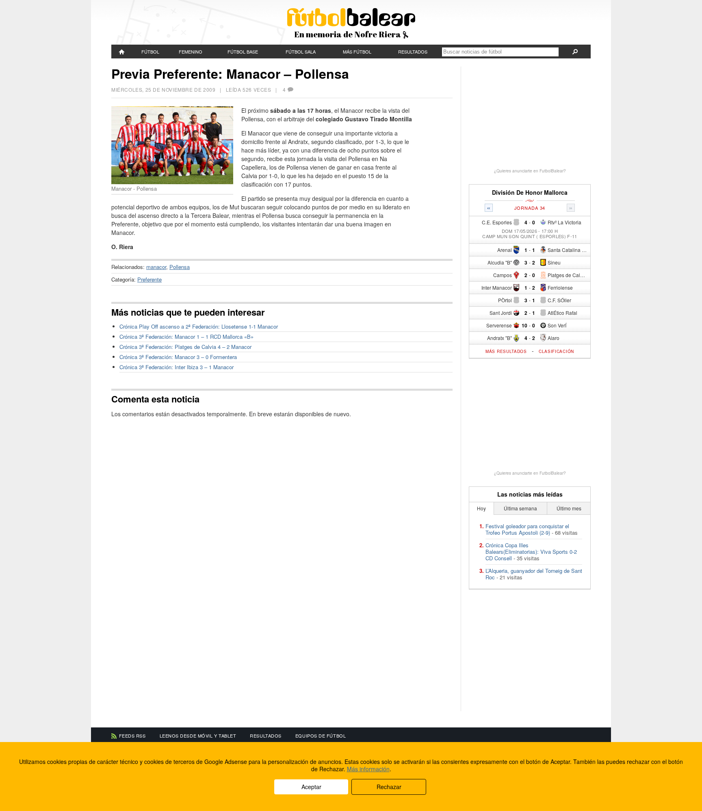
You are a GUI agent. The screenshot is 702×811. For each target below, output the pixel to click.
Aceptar (311, 787)
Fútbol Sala (301, 51)
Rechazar (389, 787)
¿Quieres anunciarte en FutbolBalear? (530, 171)
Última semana (520, 508)
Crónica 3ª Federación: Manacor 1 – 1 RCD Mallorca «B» (186, 336)
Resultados (412, 51)
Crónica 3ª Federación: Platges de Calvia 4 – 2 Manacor (185, 347)
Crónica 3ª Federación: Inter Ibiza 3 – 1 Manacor (176, 367)
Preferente (149, 279)
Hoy (481, 508)
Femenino (190, 51)
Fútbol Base (243, 51)
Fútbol (150, 51)
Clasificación (556, 351)
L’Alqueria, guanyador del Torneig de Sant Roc (533, 574)
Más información (368, 769)
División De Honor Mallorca (530, 192)
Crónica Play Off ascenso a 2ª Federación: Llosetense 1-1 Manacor (198, 326)
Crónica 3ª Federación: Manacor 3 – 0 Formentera (178, 357)
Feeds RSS (132, 735)
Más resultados (506, 351)
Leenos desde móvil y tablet (198, 735)
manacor (156, 267)
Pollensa (179, 267)
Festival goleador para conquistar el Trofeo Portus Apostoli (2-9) (527, 529)
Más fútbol (357, 51)
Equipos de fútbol (320, 735)
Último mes (569, 508)
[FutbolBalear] (121, 51)
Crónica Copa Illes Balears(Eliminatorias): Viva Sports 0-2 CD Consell (531, 551)
